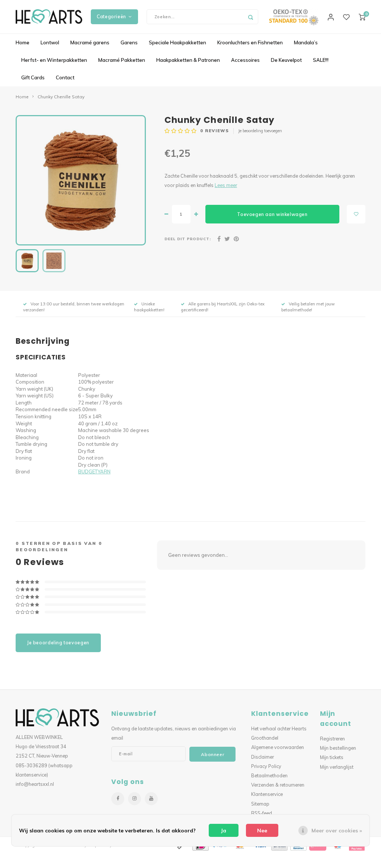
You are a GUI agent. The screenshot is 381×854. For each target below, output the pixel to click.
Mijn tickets (331, 757)
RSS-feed (261, 813)
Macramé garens (89, 42)
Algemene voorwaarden (277, 747)
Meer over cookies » (336, 830)
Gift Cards (33, 77)
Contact (65, 77)
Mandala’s (306, 42)
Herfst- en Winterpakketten (54, 60)
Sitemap (260, 804)
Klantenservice (267, 794)
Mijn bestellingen (338, 748)
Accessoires (245, 60)
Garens (129, 42)
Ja (223, 830)
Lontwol (50, 42)
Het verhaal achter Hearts (279, 728)
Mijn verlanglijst (336, 767)
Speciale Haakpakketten (177, 42)
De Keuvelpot (286, 60)
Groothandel (264, 738)
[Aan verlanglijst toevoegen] (356, 214)
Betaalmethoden (269, 775)
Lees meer (226, 185)
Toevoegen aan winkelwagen (272, 214)
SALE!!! (321, 60)
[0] (362, 16)
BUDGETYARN (94, 471)
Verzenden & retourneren (277, 785)
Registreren (332, 739)
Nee (262, 830)
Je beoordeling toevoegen (260, 130)
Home (22, 42)
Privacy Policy (266, 766)
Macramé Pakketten (121, 60)
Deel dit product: (187, 238)
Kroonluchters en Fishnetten (250, 42)
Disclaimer (262, 757)
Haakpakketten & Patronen (188, 60)
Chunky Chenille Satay (61, 96)
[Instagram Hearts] (134, 798)
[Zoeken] (250, 16)
